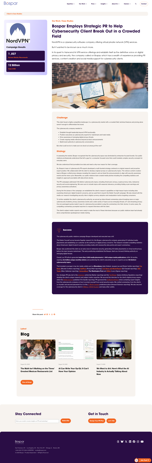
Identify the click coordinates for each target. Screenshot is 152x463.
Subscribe (65, 421)
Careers (126, 4)
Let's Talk (111, 421)
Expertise (70, 4)
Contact (144, 4)
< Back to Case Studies (14, 14)
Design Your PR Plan (97, 421)
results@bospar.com (40, 450)
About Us (115, 4)
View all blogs (27, 382)
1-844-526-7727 (19, 450)
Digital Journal (68, 280)
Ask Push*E (145, 460)
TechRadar (113, 275)
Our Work (82, 4)
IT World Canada (93, 284)
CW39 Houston (94, 287)
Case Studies (67, 21)
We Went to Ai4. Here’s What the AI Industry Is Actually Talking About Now (113, 371)
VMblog (85, 287)
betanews (81, 275)
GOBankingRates (112, 280)
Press (93, 4)
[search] (136, 4)
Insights (103, 4)
